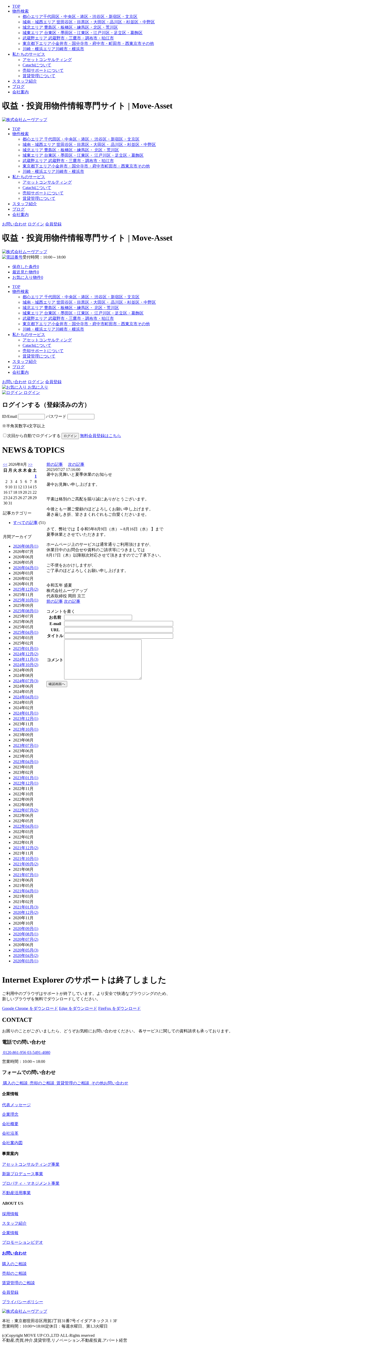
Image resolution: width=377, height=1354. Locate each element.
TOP (16, 6)
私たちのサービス (28, 54)
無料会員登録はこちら (100, 435)
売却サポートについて (43, 70)
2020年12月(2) (25, 912)
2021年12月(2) (25, 848)
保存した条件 (25, 266)
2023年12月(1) (25, 718)
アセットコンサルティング (47, 59)
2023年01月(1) (25, 778)
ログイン (36, 224)
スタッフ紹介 (24, 81)
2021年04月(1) (25, 891)
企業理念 (10, 1114)
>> (30, 464)
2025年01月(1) (25, 648)
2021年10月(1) (25, 858)
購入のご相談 (14, 1264)
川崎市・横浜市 (53, 49)
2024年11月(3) (25, 659)
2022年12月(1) (25, 783)
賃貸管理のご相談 (18, 1283)
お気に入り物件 (27, 277)
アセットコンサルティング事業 (30, 1164)
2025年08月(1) (25, 611)
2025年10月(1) (25, 600)
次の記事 (76, 464)
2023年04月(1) (25, 761)
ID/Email (10, 416)
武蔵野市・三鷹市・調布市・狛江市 (68, 38)
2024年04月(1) (25, 697)
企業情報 (10, 1233)
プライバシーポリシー (22, 1302)
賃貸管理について (39, 76)
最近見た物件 (25, 272)
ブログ (18, 86)
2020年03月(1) (25, 961)
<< (5, 464)
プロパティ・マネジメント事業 (30, 1183)
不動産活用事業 (16, 1193)
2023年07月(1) (25, 745)
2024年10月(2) (25, 665)
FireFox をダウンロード (119, 1008)
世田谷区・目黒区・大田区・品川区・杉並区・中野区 (89, 22)
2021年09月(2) (25, 864)
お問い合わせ (14, 224)
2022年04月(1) (25, 826)
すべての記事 (25, 522)
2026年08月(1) (25, 546)
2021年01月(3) (25, 907)
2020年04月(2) (25, 955)
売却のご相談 (14, 1273)
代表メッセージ (16, 1105)
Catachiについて (37, 65)
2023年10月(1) (25, 729)
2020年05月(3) (25, 950)
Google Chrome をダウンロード (30, 1008)
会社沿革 (10, 1133)
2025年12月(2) (25, 589)
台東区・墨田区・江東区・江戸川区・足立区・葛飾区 (83, 33)
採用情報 (10, 1214)
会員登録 (53, 224)
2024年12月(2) (25, 654)
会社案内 (20, 92)
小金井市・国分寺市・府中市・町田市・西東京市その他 (88, 43)
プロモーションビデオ (22, 1242)
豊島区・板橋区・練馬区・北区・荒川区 (70, 27)
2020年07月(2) (25, 939)
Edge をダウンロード (78, 1008)
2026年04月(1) (25, 568)
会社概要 (10, 1124)
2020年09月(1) (25, 928)
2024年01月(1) (25, 713)
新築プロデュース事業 (22, 1174)
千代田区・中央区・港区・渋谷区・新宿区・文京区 (80, 16)
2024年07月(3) (25, 681)
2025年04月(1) (25, 632)
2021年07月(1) (25, 875)
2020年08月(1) (25, 934)
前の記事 (54, 464)
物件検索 (20, 11)
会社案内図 (12, 1143)
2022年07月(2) (25, 810)
